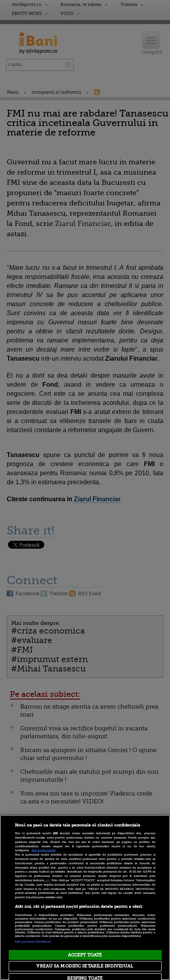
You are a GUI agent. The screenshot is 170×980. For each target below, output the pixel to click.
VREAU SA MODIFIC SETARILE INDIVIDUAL (84, 966)
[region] (85, 897)
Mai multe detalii (43, 850)
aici (47, 880)
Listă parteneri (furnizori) (33, 941)
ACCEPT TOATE (85, 954)
